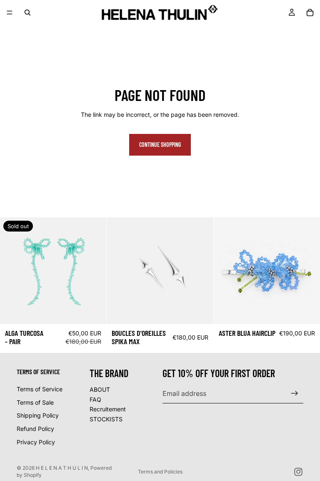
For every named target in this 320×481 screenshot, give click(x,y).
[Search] (27, 12)
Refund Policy (35, 428)
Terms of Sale (35, 402)
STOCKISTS (106, 419)
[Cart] (310, 12)
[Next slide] (93, 271)
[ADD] (200, 311)
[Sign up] (294, 393)
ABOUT (100, 389)
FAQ (95, 399)
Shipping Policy (38, 415)
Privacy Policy (36, 441)
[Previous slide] (12, 271)
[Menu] (9, 12)
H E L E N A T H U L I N (62, 468)
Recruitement (108, 409)
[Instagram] (298, 472)
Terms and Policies (160, 471)
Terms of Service (39, 389)
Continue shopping (160, 144)
